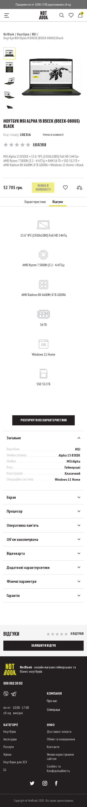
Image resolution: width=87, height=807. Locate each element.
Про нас (52, 700)
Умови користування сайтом (60, 756)
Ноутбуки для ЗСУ (15, 762)
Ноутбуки (23, 34)
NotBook (8, 34)
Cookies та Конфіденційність (58, 768)
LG (4, 769)
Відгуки (57, 202)
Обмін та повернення (61, 739)
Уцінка (7, 754)
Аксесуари (10, 739)
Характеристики (35, 202)
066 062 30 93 (13, 683)
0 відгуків (39, 144)
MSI (34, 34)
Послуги (8, 746)
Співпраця (53, 709)
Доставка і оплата (59, 731)
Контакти (53, 746)
